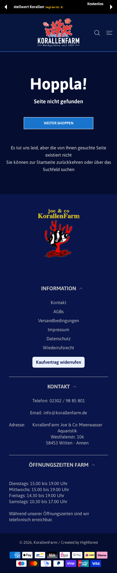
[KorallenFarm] (59, 32)
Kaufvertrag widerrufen (58, 362)
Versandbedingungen (58, 320)
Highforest (89, 542)
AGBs (58, 311)
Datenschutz (58, 338)
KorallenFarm (46, 542)
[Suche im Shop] (97, 33)
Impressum (58, 329)
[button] (5, 7)
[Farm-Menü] (109, 33)
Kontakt (58, 302)
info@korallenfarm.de (65, 412)
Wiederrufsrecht (58, 347)
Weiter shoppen (59, 123)
